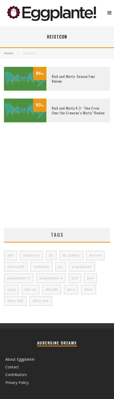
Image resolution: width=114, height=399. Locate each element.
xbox (88, 289)
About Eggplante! (19, 359)
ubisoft (51, 289)
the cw (30, 289)
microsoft (15, 267)
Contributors (16, 374)
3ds (10, 255)
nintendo (41, 267)
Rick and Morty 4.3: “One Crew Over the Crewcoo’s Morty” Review (78, 110)
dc (51, 255)
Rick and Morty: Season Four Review (73, 78)
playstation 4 (51, 278)
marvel (95, 255)
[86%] (25, 89)
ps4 (90, 278)
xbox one (41, 301)
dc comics (71, 255)
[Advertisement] (57, 183)
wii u (71, 289)
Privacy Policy (17, 382)
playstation (82, 267)
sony (11, 289)
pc (61, 267)
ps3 (75, 278)
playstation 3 (18, 278)
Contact (12, 366)
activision (31, 255)
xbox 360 (15, 301)
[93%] (25, 120)
